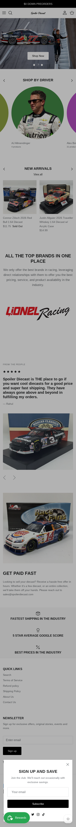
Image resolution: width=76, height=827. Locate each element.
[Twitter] (32, 814)
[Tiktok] (43, 814)
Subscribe (38, 803)
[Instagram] (38, 814)
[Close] (68, 764)
